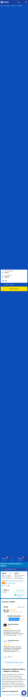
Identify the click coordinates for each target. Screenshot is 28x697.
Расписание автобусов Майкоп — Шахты (14, 694)
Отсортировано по (8, 569)
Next (26, 559)
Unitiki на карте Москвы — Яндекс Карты (14, 665)
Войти (18, 2)
